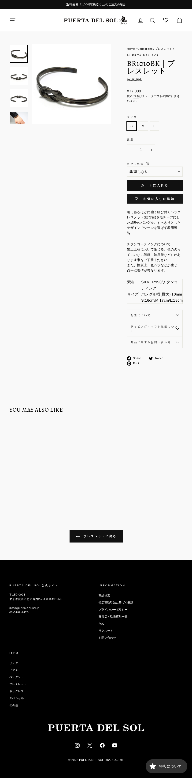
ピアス (13, 670)
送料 (136, 96)
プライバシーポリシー (113, 609)
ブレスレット (163, 48)
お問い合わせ (107, 637)
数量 (130, 139)
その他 (13, 705)
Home (131, 48)
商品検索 (104, 595)
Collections (145, 48)
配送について (141, 315)
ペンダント (16, 677)
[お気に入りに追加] (15, 430)
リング (13, 663)
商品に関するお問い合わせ (151, 342)
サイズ (132, 117)
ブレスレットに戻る (99, 536)
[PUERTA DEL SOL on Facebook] (102, 745)
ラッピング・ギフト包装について (154, 328)
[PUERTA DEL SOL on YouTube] (114, 745)
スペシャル (16, 698)
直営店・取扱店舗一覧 (113, 616)
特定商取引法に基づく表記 (116, 602)
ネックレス (16, 691)
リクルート (106, 630)
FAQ (101, 623)
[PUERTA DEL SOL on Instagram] (77, 745)
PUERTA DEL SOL (143, 55)
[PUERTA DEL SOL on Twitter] (89, 745)
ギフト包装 (135, 164)
